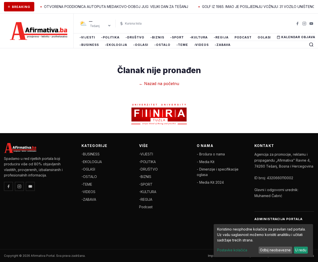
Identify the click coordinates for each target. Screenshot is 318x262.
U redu (300, 250)
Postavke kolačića (232, 250)
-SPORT (177, 37)
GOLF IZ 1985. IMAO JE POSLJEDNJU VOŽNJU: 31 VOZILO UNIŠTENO (253, 6)
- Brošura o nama (211, 154)
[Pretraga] (311, 45)
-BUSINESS (89, 45)
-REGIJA (221, 37)
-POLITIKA (110, 37)
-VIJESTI (87, 37)
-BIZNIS (157, 37)
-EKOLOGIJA (116, 45)
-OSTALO (162, 45)
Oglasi (264, 37)
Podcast (243, 37)
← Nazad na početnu (159, 83)
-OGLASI (140, 45)
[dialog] (263, 240)
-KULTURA (199, 37)
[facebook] (297, 24)
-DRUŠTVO (134, 37)
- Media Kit (205, 162)
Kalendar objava (298, 37)
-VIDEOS (201, 45)
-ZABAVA (223, 45)
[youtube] (311, 24)
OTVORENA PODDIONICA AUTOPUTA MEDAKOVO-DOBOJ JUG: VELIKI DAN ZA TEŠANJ (111, 6)
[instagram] (304, 24)
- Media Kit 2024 (210, 182)
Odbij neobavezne (275, 250)
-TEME (182, 45)
